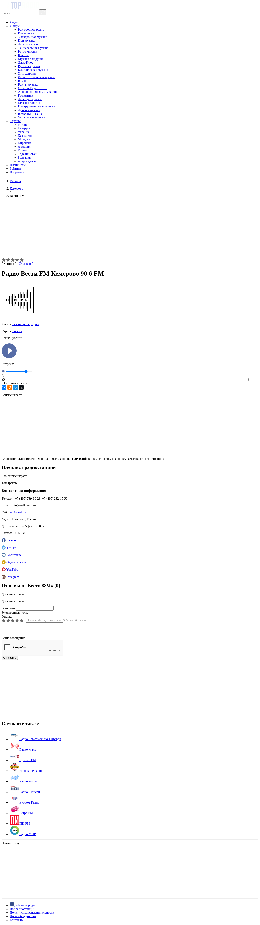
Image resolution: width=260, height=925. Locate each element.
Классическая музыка (33, 70)
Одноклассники (17, 562)
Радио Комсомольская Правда (40, 739)
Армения (24, 146)
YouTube (12, 569)
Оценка (7, 616)
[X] (21, 387)
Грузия (22, 150)
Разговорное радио (31, 29)
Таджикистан (27, 154)
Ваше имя (8, 608)
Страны (15, 121)
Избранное (17, 172)
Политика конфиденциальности (32, 912)
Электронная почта (15, 612)
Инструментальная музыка (36, 106)
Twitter (11, 547)
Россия (22, 124)
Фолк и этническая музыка (36, 77)
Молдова (24, 139)
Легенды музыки (30, 99)
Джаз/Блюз (25, 62)
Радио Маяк (28, 749)
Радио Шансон (30, 792)
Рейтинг (15, 168)
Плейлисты (18, 165)
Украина (24, 132)
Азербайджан (27, 161)
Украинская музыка (31, 117)
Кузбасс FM (28, 760)
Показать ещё (11, 843)
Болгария (24, 157)
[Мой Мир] (15, 387)
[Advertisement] (123, 229)
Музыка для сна (29, 102)
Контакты (16, 920)
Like (255, 380)
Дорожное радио (31, 770)
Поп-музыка (26, 40)
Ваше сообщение (13, 638)
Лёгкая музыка (28, 44)
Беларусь (24, 128)
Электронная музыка (32, 37)
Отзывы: (26, 263)
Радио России (29, 781)
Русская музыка (29, 66)
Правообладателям (23, 916)
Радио (14, 22)
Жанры (15, 26)
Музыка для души (30, 59)
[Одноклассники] (9, 387)
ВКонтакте (14, 555)
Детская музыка (29, 110)
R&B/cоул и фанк (30, 113)
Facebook (12, 540)
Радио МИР (28, 834)
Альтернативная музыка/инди (39, 91)
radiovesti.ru (18, 512)
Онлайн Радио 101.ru (32, 88)
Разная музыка (28, 84)
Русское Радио (29, 802)
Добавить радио (25, 905)
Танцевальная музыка (33, 48)
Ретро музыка (27, 51)
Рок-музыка (26, 33)
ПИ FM (25, 823)
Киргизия (24, 143)
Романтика (25, 95)
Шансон (23, 55)
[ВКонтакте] (4, 387)
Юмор (22, 80)
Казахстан (25, 135)
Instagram (12, 577)
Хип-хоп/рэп (27, 73)
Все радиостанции (22, 909)
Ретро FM (26, 813)
